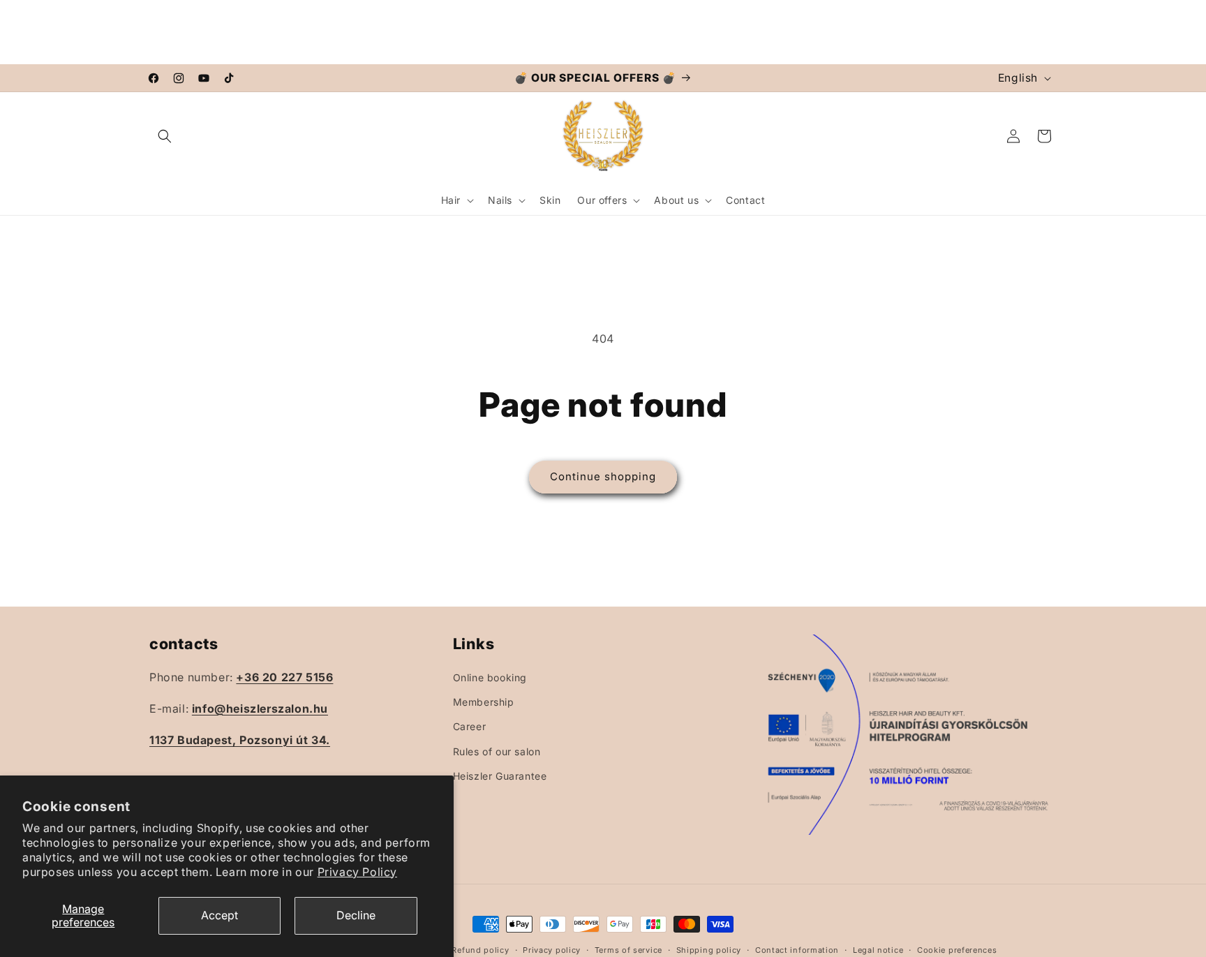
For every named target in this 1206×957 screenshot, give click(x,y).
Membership (483, 702)
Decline (355, 915)
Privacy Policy (357, 872)
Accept (219, 915)
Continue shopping (603, 476)
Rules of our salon (497, 751)
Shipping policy (709, 949)
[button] (164, 136)
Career (469, 726)
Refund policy (480, 949)
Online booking (490, 677)
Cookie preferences (957, 949)
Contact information (797, 949)
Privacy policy (552, 949)
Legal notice (878, 949)
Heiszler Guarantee (500, 775)
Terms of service (628, 949)
